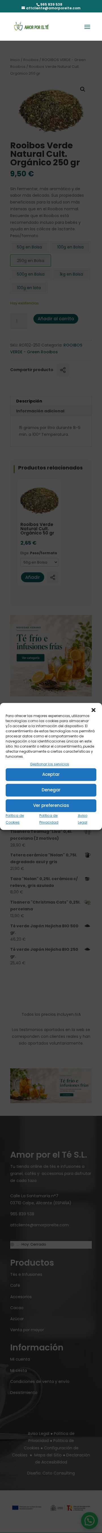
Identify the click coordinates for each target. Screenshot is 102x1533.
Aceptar (51, 775)
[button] (93, 710)
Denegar (51, 790)
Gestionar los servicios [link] (49, 764)
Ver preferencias (51, 806)
